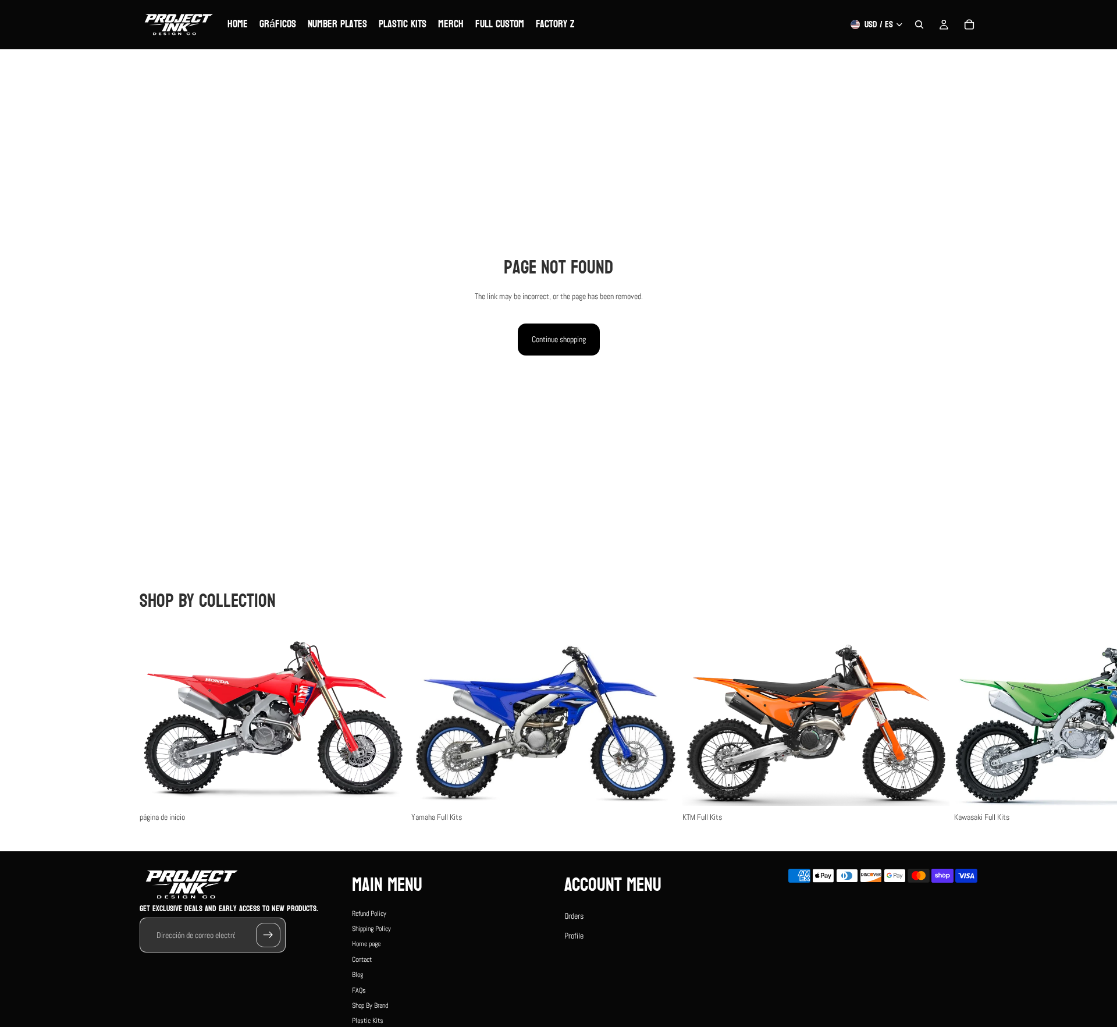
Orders (574, 916)
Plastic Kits (367, 1021)
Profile (574, 935)
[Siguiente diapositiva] (964, 725)
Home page (366, 944)
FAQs (359, 990)
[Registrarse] (268, 935)
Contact (362, 959)
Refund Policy (369, 913)
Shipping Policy (371, 928)
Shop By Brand (370, 1005)
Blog (357, 975)
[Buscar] (919, 24)
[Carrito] (969, 24)
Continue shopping (559, 339)
